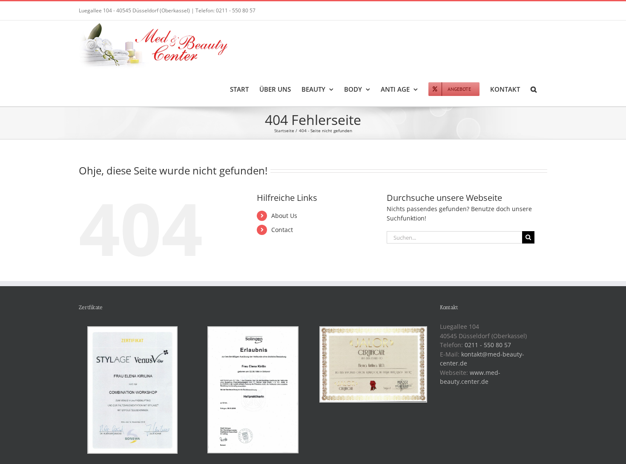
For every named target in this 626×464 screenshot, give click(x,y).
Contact (282, 230)
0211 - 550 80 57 (488, 345)
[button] (534, 88)
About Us (284, 216)
